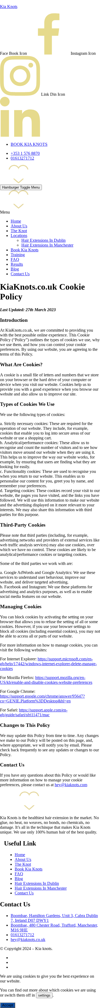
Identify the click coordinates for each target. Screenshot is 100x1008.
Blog (15, 269)
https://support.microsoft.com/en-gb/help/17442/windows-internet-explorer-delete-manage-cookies (48, 664)
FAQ (15, 259)
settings (44, 995)
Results (17, 264)
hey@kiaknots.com (71, 784)
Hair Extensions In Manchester (47, 245)
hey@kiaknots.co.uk (28, 939)
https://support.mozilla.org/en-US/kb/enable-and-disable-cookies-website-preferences (46, 680)
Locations (19, 235)
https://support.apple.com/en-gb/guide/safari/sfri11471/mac (33, 712)
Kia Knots (8, 6)
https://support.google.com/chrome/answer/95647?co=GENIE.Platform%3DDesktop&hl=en (42, 698)
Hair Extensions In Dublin (43, 240)
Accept (7, 1005)
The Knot (19, 230)
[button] (50, 212)
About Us (19, 226)
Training (18, 254)
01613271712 (22, 934)
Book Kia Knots (24, 250)
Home (16, 221)
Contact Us (20, 274)
